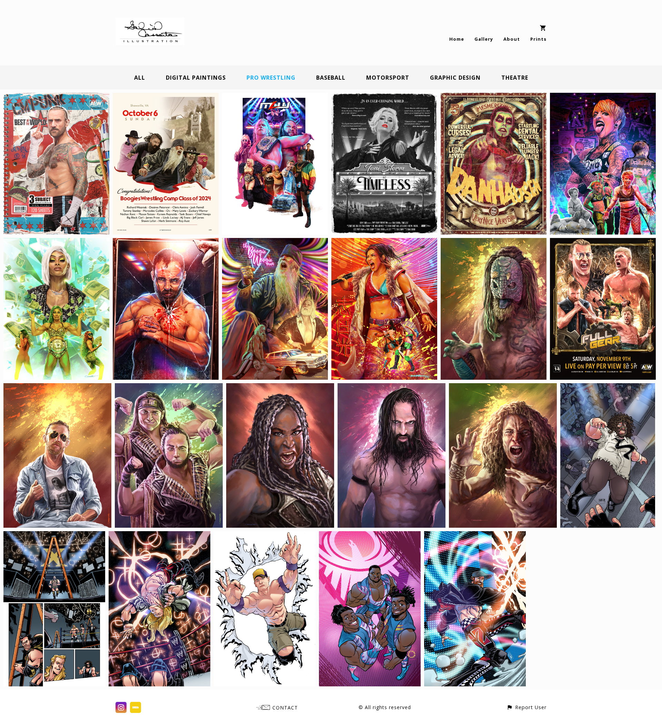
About (511, 39)
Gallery (483, 39)
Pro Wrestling (271, 77)
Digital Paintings (196, 77)
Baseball (330, 77)
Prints (538, 39)
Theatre (514, 77)
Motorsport (387, 77)
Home (456, 39)
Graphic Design (455, 77)
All (139, 77)
